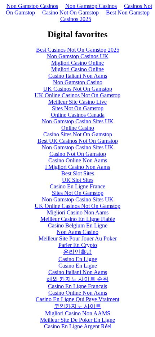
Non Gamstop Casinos (32, 6)
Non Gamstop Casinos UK (77, 56)
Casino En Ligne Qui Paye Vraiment (77, 299)
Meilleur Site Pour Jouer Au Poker (78, 238)
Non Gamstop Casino (77, 82)
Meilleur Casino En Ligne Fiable (77, 219)
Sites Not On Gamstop (77, 108)
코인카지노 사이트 (77, 306)
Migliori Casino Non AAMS (77, 313)
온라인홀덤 (77, 252)
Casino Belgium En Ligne (77, 225)
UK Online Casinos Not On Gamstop (77, 95)
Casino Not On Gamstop (70, 12)
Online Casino (77, 128)
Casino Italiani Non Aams (77, 76)
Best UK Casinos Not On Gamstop (77, 141)
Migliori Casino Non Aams (77, 212)
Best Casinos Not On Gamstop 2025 (77, 50)
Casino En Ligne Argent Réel (77, 326)
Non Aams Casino (77, 232)
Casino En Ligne (77, 259)
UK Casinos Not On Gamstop (77, 89)
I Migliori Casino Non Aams (77, 167)
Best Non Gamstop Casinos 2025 (105, 15)
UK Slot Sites (77, 180)
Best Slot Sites (77, 173)
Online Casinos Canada (78, 115)
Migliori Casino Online (77, 63)
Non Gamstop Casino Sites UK (78, 121)
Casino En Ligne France (77, 186)
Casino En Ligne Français (77, 286)
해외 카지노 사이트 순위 (77, 279)
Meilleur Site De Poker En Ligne (77, 320)
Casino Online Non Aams (77, 160)
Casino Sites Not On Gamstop (77, 134)
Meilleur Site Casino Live (77, 102)
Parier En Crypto (77, 245)
